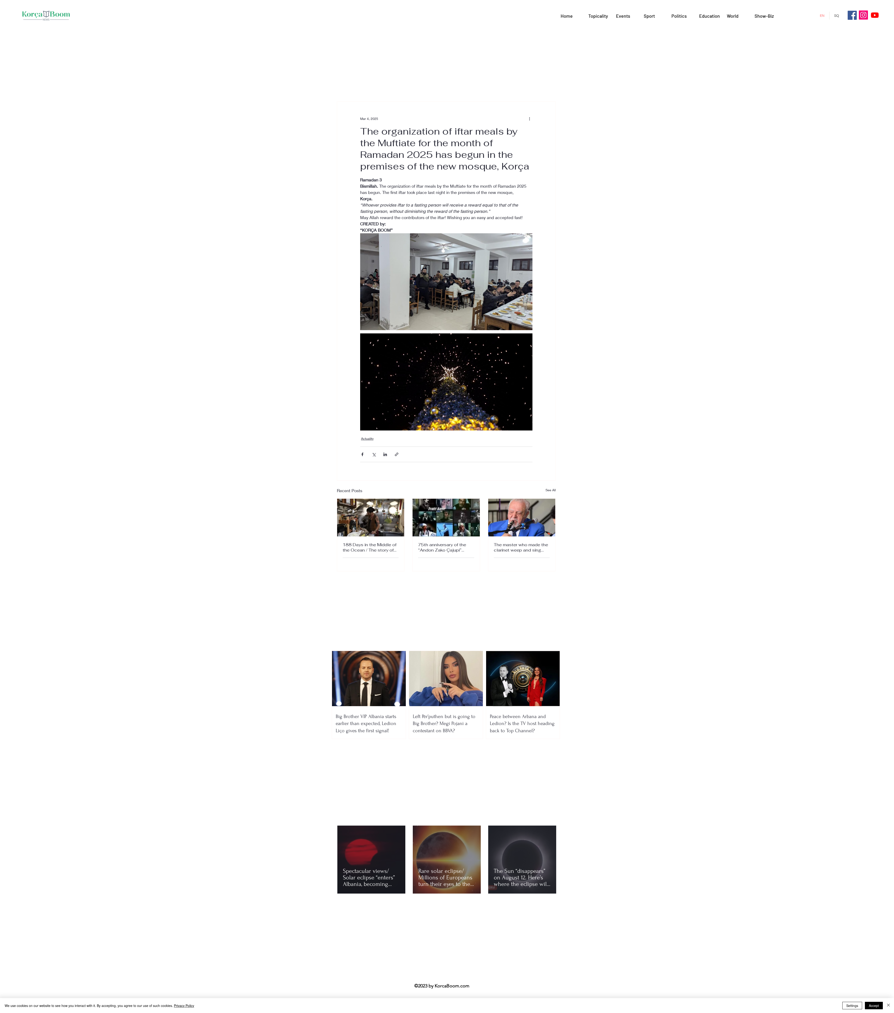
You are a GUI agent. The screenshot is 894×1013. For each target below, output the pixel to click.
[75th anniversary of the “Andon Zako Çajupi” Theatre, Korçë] (446, 517)
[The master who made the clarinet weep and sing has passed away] (521, 517)
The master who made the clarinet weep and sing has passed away (521, 547)
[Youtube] (874, 15)
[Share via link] (396, 454)
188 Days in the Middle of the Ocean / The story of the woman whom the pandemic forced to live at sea (370, 547)
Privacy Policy (184, 1005)
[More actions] (529, 118)
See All (550, 490)
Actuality (367, 438)
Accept (874, 1005)
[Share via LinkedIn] (385, 454)
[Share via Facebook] (362, 454)
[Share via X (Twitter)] (374, 454)
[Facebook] (852, 15)
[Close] (888, 1005)
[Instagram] (863, 15)
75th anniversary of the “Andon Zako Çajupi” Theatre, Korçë (442, 547)
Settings (852, 1005)
